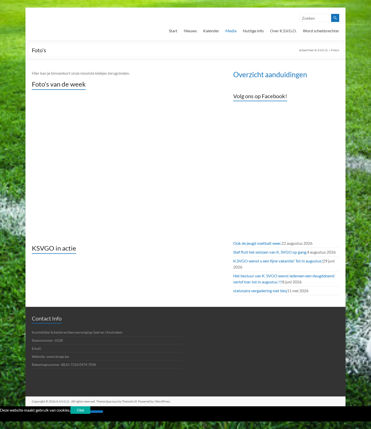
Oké (80, 410)
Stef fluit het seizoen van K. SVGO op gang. (117, 114)
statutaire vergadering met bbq (117, 159)
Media (230, 30)
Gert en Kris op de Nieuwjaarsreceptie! (117, 220)
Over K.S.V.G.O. (283, 30)
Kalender (211, 30)
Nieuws (190, 30)
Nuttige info (253, 30)
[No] (96, 411)
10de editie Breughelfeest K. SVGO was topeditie (117, 205)
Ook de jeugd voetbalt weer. (117, 99)
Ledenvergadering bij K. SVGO (117, 175)
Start (173, 30)
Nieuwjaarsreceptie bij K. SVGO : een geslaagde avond (117, 235)
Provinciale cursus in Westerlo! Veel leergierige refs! (117, 190)
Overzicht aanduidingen (270, 74)
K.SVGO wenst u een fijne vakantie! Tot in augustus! (117, 129)
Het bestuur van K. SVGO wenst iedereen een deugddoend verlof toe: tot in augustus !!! (117, 144)
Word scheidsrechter (321, 30)
